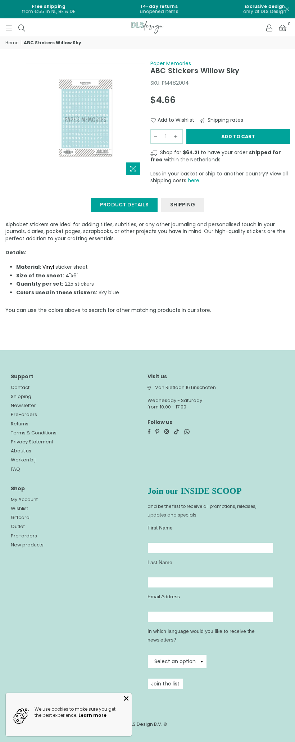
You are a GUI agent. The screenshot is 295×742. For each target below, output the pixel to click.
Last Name (160, 562)
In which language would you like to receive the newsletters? (201, 635)
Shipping (21, 396)
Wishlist (19, 508)
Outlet (18, 526)
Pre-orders (24, 414)
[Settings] (269, 27)
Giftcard (20, 517)
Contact (20, 387)
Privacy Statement (32, 441)
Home (11, 43)
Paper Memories (170, 63)
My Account (24, 499)
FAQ (15, 469)
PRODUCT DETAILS (124, 204)
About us (21, 450)
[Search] (21, 27)
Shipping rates (224, 120)
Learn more (92, 715)
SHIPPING (182, 204)
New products (27, 544)
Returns (19, 423)
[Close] (126, 698)
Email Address (164, 596)
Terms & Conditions (33, 432)
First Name (160, 528)
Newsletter (23, 405)
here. (194, 180)
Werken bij (23, 459)
